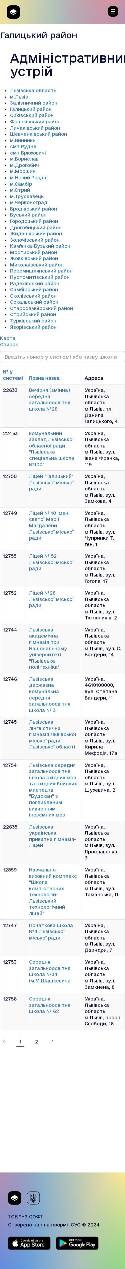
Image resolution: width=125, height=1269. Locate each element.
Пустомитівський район (40, 277)
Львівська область (33, 90)
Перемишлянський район (41, 271)
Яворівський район (33, 327)
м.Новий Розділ (29, 177)
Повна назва (44, 378)
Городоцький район (34, 221)
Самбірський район (34, 289)
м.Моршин (23, 171)
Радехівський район (34, 283)
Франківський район (35, 121)
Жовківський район (34, 258)
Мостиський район (33, 252)
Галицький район (31, 109)
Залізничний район (33, 103)
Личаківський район (35, 128)
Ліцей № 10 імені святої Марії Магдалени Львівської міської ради (51, 525)
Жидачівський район (36, 233)
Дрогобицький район (36, 227)
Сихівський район (32, 115)
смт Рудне (23, 146)
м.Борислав (24, 159)
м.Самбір (21, 184)
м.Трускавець (27, 196)
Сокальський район (34, 302)
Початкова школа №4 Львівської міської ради (51, 932)
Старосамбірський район (41, 308)
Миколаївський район (37, 264)
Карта (7, 338)
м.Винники (23, 140)
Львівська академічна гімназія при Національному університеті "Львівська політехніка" (48, 648)
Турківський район (33, 320)
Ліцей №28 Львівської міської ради (51, 599)
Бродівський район (33, 209)
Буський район (28, 215)
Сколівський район (33, 296)
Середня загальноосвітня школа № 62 (49, 1005)
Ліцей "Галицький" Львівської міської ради (51, 482)
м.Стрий (20, 190)
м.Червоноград (28, 202)
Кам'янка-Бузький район (40, 246)
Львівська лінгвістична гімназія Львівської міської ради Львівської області (52, 734)
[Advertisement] (62, 1109)
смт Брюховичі (28, 153)
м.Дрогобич (24, 165)
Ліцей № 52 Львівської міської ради (51, 562)
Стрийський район (33, 314)
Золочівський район (35, 240)
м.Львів (19, 97)
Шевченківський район (38, 134)
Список (9, 344)
